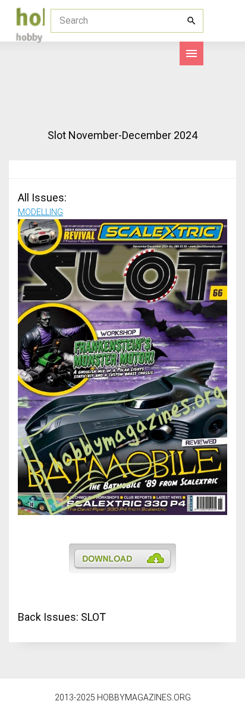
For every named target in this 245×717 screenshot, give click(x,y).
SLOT (93, 617)
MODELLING (40, 212)
